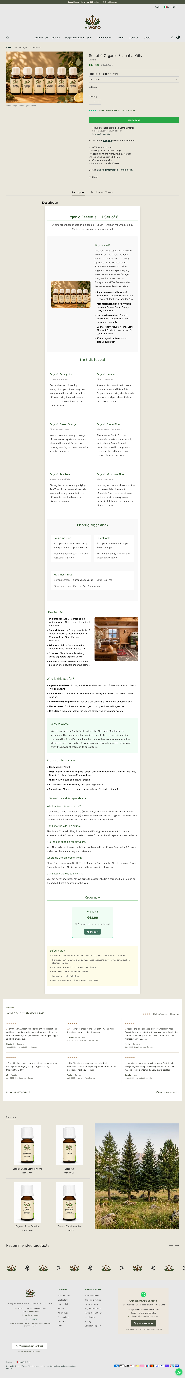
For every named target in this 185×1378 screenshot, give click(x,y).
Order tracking (91, 1304)
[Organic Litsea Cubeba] (27, 1202)
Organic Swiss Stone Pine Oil (27, 1169)
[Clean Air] (69, 1145)
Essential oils (63, 1304)
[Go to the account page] (172, 37)
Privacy (88, 1321)
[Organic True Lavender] (69, 1202)
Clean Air (69, 1169)
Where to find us (92, 1295)
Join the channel (145, 1323)
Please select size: (103, 74)
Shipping (107, 140)
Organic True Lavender (69, 1226)
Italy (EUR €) (172, 7)
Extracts (61, 1308)
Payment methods (93, 1308)
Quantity (93, 96)
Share (95, 177)
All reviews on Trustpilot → (18, 1092)
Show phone (31, 1319)
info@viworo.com (31, 1315)
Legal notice (90, 1317)
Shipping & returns (93, 1300)
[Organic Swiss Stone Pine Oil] (27, 1145)
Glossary (62, 1321)
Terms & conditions (93, 1312)
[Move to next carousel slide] (177, 1245)
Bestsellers (63, 1300)
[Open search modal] (7, 37)
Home (8, 47)
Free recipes (63, 1317)
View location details (101, 134)
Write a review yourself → (167, 1092)
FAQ (60, 1325)
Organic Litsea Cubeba (27, 1226)
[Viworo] (92, 22)
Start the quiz (64, 1295)
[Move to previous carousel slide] (171, 1245)
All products (63, 1312)
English (157, 7)
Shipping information (107, 170)
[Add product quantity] (99, 101)
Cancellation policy (93, 1325)
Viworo (92, 59)
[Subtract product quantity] (91, 101)
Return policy (126, 170)
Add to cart (92, 931)
